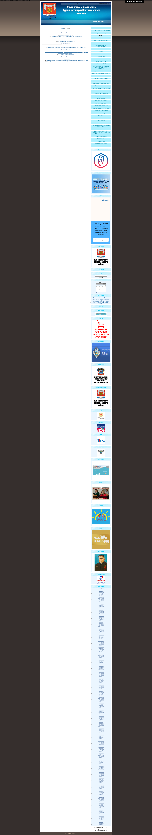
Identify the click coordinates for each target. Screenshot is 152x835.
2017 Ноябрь (101, 700)
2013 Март (101, 633)
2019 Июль (101, 724)
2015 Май (101, 664)
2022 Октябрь (101, 770)
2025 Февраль (101, 804)
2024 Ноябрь (101, 800)
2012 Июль (101, 624)
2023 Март (101, 776)
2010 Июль (101, 595)
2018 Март (101, 705)
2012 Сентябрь (101, 626)
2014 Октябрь (101, 656)
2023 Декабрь (101, 787)
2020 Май (101, 736)
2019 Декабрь (101, 730)
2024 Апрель (101, 792)
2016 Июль (101, 681)
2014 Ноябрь (101, 657)
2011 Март (101, 605)
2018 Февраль (101, 704)
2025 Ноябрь (101, 814)
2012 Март (101, 619)
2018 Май (101, 707)
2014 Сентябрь (101, 655)
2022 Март (101, 762)
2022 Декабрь (101, 773)
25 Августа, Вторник (65, 32)
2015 (66, 28)
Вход (76, 3)
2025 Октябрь (101, 813)
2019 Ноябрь (101, 729)
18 (97, 289)
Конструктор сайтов (80, 833)
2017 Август (101, 697)
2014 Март (101, 648)
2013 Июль (101, 638)
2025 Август (101, 811)
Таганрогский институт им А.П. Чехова (101, 301)
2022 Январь (101, 760)
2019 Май (101, 722)
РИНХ (101, 300)
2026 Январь (101, 817)
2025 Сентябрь (101, 812)
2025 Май (101, 807)
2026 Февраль (101, 818)
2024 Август (101, 797)
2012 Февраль (101, 618)
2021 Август (101, 754)
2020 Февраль (101, 732)
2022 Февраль (101, 761)
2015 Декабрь (101, 673)
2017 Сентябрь (101, 698)
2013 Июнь (101, 637)
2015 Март (101, 662)
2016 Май (101, 679)
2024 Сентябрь (101, 798)
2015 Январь (101, 660)
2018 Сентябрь (101, 712)
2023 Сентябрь (101, 783)
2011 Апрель (101, 606)
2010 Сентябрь (101, 598)
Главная (67, 3)
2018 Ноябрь (101, 714)
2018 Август (101, 711)
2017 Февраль (101, 689)
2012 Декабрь (101, 630)
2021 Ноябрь (101, 757)
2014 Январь (101, 645)
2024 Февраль (101, 789)
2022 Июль (101, 767)
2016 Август (101, 682)
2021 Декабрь (101, 758)
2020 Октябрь (101, 742)
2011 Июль (101, 610)
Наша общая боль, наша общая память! (67, 45)
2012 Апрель (101, 620)
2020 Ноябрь (101, 743)
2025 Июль (101, 810)
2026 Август (101, 824)
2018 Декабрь (101, 716)
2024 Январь (101, 788)
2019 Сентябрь (101, 726)
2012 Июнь (101, 623)
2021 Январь (101, 745)
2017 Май (101, 693)
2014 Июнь (101, 651)
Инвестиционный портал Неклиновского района (101, 303)
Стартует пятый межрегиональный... (67, 54)
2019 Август (101, 725)
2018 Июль (101, 710)
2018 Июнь (101, 708)
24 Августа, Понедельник (65, 38)
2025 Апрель (101, 806)
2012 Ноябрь (101, 629)
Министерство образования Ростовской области (101, 298)
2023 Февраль (101, 775)
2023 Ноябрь (101, 786)
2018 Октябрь (101, 713)
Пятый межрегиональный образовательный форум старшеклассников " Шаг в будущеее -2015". (67, 47)
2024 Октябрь (101, 799)
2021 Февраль (101, 747)
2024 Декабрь (101, 801)
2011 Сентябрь (101, 612)
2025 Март (101, 805)
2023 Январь (101, 774)
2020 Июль (101, 738)
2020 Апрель (101, 735)
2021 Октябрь (101, 756)
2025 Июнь (101, 808)
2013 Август (101, 639)
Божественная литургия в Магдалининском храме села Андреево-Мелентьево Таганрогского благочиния (67, 60)
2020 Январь (101, 731)
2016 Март (101, 676)
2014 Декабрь (101, 658)
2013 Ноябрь (101, 643)
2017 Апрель (101, 692)
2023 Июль (101, 781)
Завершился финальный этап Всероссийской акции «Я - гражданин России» (66, 36)
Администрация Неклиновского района (101, 299)
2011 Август (101, 611)
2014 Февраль (101, 647)
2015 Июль (101, 667)
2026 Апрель (101, 820)
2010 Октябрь (101, 599)
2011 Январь (101, 602)
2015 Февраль (101, 661)
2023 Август (101, 782)
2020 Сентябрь (101, 741)
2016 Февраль (101, 675)
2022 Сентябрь (101, 769)
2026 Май (101, 822)
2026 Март (101, 819)
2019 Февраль (101, 718)
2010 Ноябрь (101, 600)
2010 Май (101, 593)
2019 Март (101, 719)
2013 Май (101, 636)
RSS (79, 3)
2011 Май (101, 607)
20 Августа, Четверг (65, 43)
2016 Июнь (101, 680)
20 (100, 289)
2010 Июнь (101, 594)
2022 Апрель (101, 763)
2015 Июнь (101, 666)
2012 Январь (101, 617)
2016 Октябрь (101, 685)
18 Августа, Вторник (65, 49)
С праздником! (67, 59)
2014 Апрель (101, 649)
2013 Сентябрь (101, 641)
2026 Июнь (101, 823)
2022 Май (101, 764)
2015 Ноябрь (101, 672)
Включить (21, 0)
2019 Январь (101, 717)
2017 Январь (101, 688)
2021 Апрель (101, 749)
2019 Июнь (101, 723)
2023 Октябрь (101, 785)
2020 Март (101, 733)
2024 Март (101, 791)
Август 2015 (101, 282)
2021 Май (101, 750)
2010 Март (101, 591)
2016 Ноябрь (101, 686)
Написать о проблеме (101, 240)
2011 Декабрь (101, 616)
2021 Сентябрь (101, 755)
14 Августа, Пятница (65, 56)
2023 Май (101, 779)
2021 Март (101, 748)
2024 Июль (101, 795)
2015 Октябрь (101, 670)
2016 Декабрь (101, 687)
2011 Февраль (101, 604)
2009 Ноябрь (101, 588)
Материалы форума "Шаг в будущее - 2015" (67, 41)
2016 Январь (101, 674)
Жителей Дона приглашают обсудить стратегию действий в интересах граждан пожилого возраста (67, 61)
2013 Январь (101, 631)
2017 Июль (101, 695)
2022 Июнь (101, 766)
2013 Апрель (101, 635)
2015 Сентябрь (101, 669)
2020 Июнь (101, 737)
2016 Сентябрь (101, 683)
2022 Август (101, 768)
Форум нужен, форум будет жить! (67, 35)
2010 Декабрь (101, 601)
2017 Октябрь (101, 699)
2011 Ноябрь (101, 614)
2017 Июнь (101, 694)
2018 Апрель (101, 706)
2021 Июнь (101, 751)
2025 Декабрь (101, 816)
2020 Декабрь (101, 744)
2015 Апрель (101, 663)
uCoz (86, 833)
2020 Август (101, 739)
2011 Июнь (101, 608)
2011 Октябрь (101, 613)
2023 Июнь (101, 780)
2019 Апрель (101, 720)
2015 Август (101, 668)
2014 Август (101, 654)
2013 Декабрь (101, 644)
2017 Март (101, 691)
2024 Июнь (101, 794)
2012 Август (101, 625)
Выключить (16, 0)
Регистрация (71, 3)
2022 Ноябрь (101, 772)
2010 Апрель (101, 592)
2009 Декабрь (101, 589)
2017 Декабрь (101, 701)
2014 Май (101, 650)
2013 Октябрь (101, 642)
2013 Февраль (101, 632)
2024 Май (101, 793)
